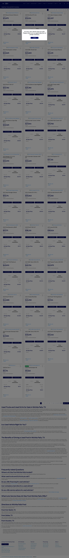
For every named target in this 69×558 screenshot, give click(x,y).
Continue (34, 37)
